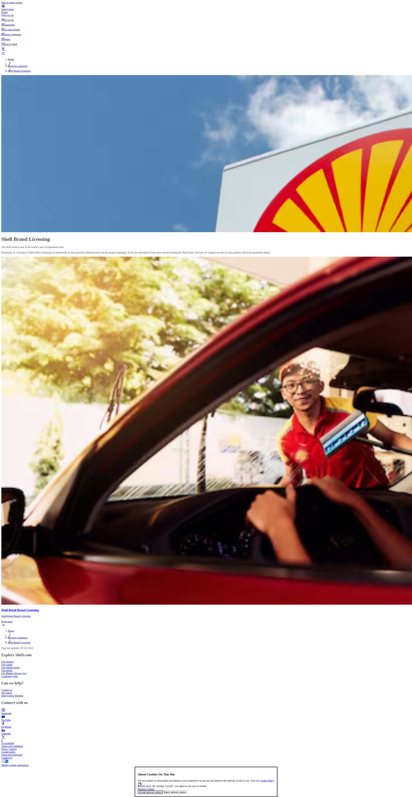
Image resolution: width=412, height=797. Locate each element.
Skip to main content (11, 2)
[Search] (206, 50)
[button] (206, 16)
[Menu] (206, 53)
